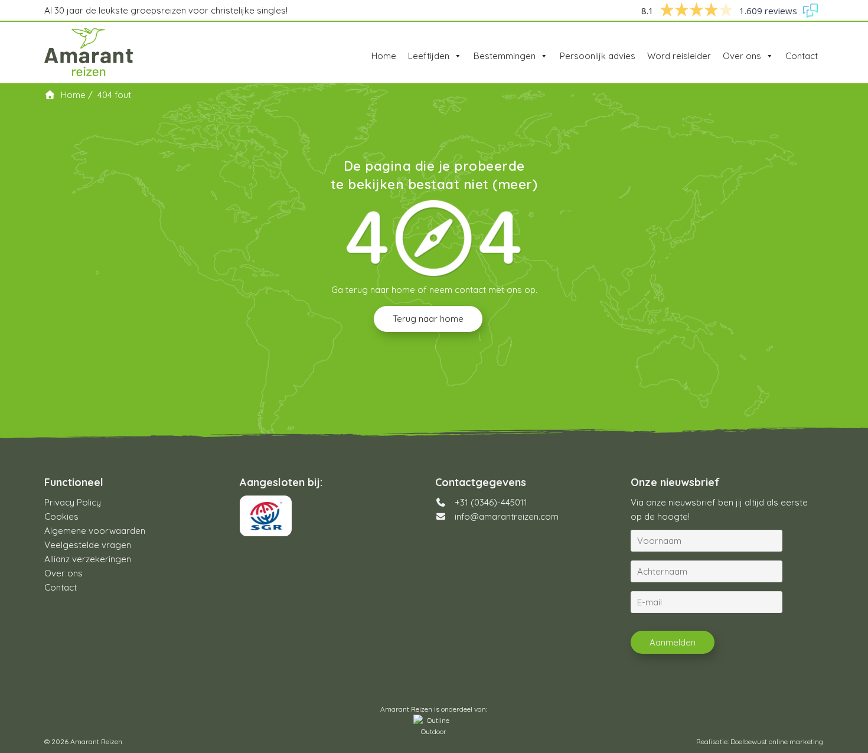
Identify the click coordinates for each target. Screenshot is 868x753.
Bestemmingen (505, 55)
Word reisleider (679, 55)
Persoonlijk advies (597, 55)
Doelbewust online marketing (776, 741)
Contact (801, 55)
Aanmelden (673, 642)
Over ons (742, 55)
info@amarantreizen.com (507, 516)
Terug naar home (428, 318)
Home (383, 55)
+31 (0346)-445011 (489, 502)
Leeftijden (428, 55)
